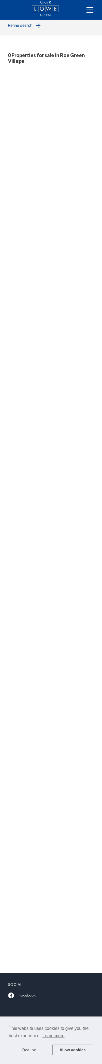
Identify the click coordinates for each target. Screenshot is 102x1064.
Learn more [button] (53, 1035)
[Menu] (90, 10)
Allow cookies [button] (73, 1050)
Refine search (20, 25)
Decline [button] (29, 1050)
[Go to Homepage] (51, 10)
